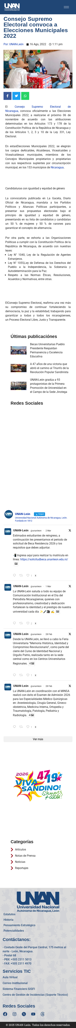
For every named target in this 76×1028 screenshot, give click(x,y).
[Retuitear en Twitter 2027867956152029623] (22, 675)
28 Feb (49, 634)
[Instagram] (14, 1014)
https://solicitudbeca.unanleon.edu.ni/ (44, 559)
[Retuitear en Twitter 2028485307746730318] (22, 575)
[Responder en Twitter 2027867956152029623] (15, 675)
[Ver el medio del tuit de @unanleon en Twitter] (16, 563)
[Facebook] (5, 1014)
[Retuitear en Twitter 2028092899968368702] (22, 623)
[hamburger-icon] (66, 7)
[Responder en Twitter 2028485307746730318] (15, 575)
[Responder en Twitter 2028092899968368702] (15, 623)
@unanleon (36, 530)
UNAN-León (20, 530)
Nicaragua (57, 167)
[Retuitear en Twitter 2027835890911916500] (22, 727)
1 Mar (48, 586)
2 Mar (48, 530)
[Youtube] (33, 1014)
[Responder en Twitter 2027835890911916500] (15, 727)
